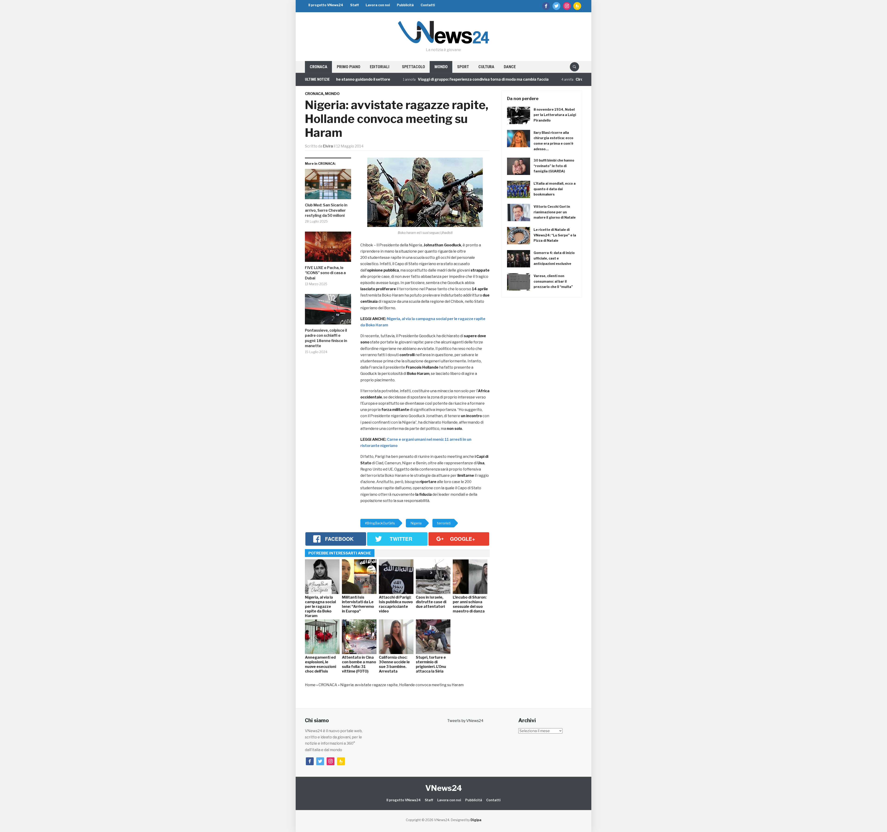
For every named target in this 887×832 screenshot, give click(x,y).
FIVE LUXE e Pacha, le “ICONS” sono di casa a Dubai (325, 273)
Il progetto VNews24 (325, 5)
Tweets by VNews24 (465, 721)
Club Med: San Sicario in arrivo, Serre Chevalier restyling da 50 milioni (326, 210)
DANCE (510, 66)
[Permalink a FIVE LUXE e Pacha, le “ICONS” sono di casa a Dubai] (328, 249)
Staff (354, 5)
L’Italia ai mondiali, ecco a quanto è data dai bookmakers (555, 188)
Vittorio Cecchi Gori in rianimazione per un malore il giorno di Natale (555, 212)
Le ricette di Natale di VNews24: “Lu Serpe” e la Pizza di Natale (555, 235)
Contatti (428, 5)
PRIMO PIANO (348, 66)
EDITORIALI (379, 66)
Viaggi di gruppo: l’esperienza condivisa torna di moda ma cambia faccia (448, 79)
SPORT (463, 66)
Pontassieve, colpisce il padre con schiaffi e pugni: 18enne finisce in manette (326, 338)
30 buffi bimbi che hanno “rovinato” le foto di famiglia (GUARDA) (554, 165)
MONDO (441, 66)
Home (310, 685)
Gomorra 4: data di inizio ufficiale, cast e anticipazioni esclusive (554, 258)
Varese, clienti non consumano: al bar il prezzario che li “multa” (553, 281)
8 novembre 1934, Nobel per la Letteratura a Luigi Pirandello (555, 114)
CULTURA (486, 66)
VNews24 (443, 788)
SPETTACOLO (413, 66)
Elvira (328, 146)
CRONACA (318, 66)
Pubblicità (405, 5)
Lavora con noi (378, 5)
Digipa (476, 820)
